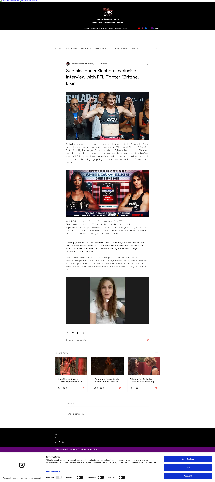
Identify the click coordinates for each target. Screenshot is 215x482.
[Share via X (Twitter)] (73, 333)
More (134, 48)
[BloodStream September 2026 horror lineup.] (71, 366)
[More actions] (147, 63)
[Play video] (107, 300)
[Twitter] (59, 442)
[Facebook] (146, 28)
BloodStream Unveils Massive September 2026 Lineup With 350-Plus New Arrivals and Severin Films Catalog (71, 380)
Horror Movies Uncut (108, 19)
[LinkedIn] (63, 442)
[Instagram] (142, 28)
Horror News (86, 48)
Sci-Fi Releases (101, 48)
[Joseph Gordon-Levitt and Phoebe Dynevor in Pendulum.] (107, 366)
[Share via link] (84, 333)
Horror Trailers (71, 48)
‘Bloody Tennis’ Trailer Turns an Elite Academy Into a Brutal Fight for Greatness (142, 380)
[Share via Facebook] (67, 333)
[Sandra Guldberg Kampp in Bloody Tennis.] (144, 366)
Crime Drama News (120, 48)
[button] (157, 48)
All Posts (58, 48)
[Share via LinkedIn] (78, 333)
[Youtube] (139, 28)
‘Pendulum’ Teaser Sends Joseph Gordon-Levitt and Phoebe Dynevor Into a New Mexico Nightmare (107, 380)
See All (157, 352)
